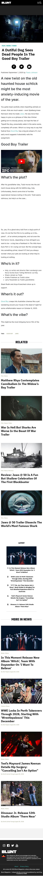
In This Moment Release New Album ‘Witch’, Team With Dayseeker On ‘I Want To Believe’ (22, 570)
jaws (16, 333)
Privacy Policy (24, 866)
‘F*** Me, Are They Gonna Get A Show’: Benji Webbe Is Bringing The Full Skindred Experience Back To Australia (22, 588)
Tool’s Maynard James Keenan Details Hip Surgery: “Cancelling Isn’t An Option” (22, 598)
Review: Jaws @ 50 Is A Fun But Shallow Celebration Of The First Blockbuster (19, 478)
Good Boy (14, 131)
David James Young (8, 774)
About (16, 866)
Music (2, 653)
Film (3, 46)
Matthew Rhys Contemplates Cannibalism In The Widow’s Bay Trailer (20, 383)
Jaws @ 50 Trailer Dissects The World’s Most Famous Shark (21, 524)
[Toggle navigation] (39, 2)
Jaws (22, 114)
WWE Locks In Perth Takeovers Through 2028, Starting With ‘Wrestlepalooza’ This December (22, 579)
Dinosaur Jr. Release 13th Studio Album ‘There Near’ (22, 605)
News (8, 46)
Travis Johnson (31, 72)
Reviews (11, 470)
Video (14, 46)
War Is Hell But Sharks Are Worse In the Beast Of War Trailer (18, 431)
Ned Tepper (6, 671)
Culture (3, 706)
